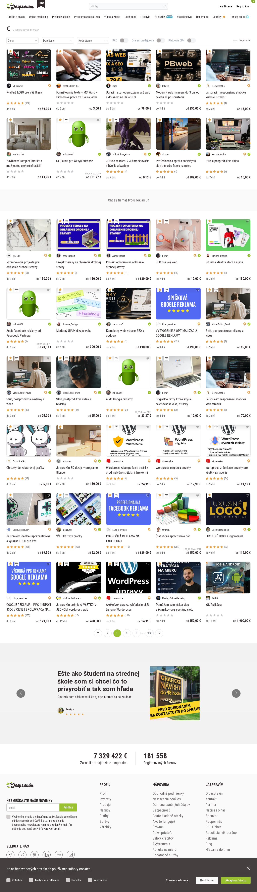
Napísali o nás (216, 810)
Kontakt (211, 799)
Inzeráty (105, 799)
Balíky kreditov (163, 838)
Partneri (211, 804)
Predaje (105, 804)
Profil (103, 793)
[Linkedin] (47, 855)
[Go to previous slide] (20, 693)
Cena (11, 40)
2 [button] (126, 633)
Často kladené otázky (168, 816)
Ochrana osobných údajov (171, 804)
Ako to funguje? (164, 821)
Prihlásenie (226, 6)
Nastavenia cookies (167, 799)
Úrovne (158, 827)
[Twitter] (22, 855)
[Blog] (59, 855)
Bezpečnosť (161, 810)
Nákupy (105, 810)
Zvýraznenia (161, 844)
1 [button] (117, 633)
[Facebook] (10, 855)
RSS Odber (213, 827)
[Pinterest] (35, 855)
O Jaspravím (214, 793)
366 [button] (149, 633)
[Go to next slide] (236, 693)
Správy (104, 821)
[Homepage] (20, 6)
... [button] (143, 633)
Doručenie (49, 40)
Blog (209, 844)
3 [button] (136, 633)
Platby (104, 816)
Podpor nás (214, 821)
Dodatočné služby (165, 855)
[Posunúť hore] (98, 633)
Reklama (211, 838)
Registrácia (243, 6)
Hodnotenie (85, 40)
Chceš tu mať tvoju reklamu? (128, 200)
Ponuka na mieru (164, 849)
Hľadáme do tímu (218, 849)
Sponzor (212, 816)
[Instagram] (71, 855)
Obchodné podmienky (168, 793)
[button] (108, 633)
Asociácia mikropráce (221, 833)
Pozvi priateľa (162, 833)
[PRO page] (41, 4)
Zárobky (105, 827)
